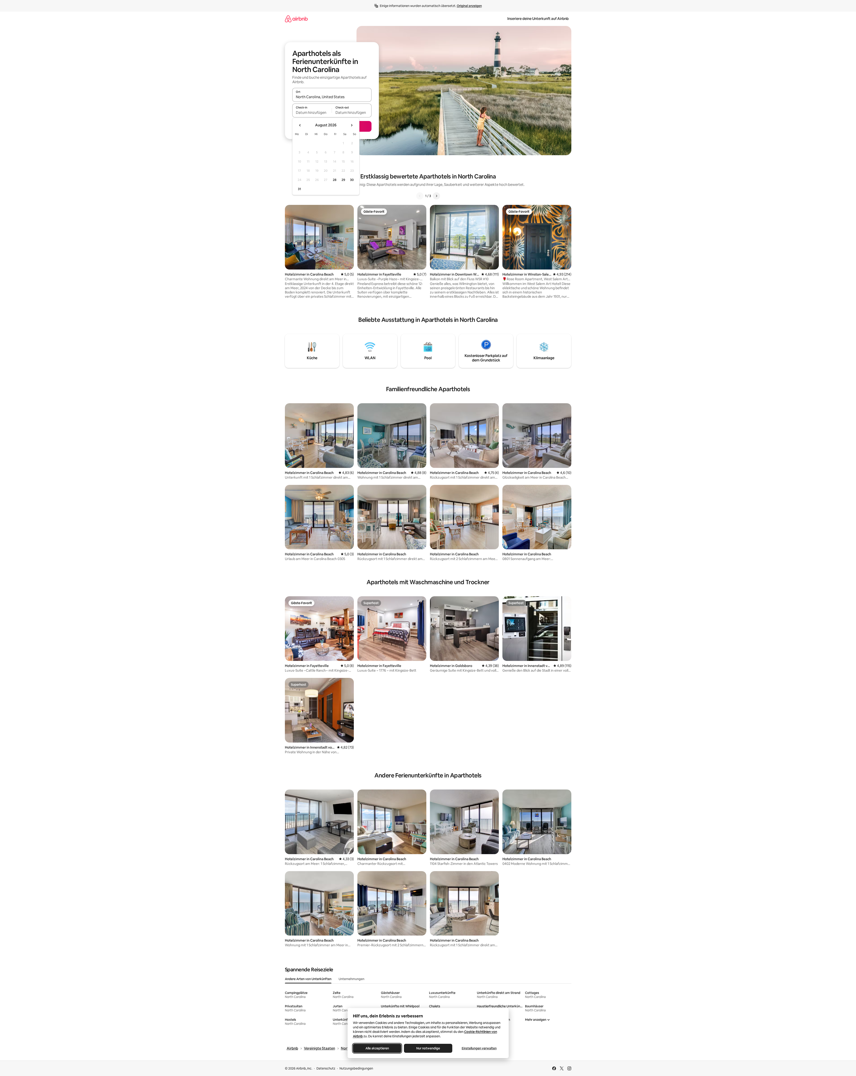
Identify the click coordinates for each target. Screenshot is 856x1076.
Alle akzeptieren (377, 1048)
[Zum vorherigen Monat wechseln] (300, 125)
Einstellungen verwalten (479, 1048)
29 (343, 180)
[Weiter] (436, 195)
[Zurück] (419, 195)
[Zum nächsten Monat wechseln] (351, 125)
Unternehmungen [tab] (351, 979)
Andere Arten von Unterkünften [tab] (308, 979)
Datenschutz (325, 1068)
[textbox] (312, 112)
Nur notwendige (428, 1048)
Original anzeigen (469, 6)
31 (299, 189)
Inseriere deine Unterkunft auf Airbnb (538, 18)
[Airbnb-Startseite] (296, 19)
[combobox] (332, 97)
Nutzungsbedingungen (356, 1068)
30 (352, 180)
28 (334, 180)
